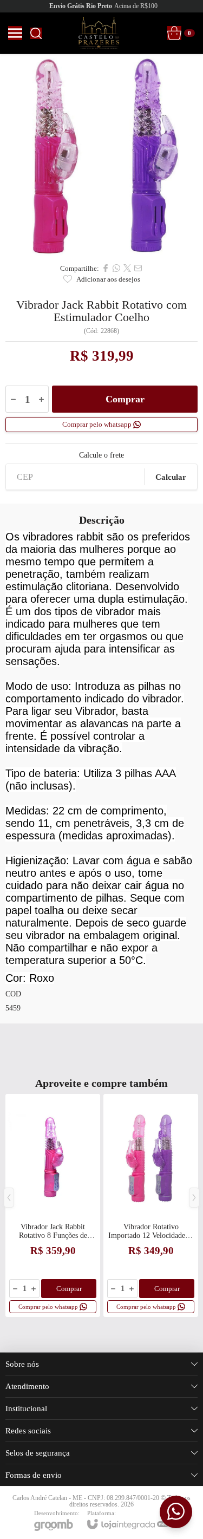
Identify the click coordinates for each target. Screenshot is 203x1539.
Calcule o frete (101, 455)
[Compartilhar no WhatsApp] (116, 268)
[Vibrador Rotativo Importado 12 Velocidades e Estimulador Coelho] (151, 1205)
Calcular (170, 477)
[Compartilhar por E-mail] (138, 268)
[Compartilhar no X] (127, 268)
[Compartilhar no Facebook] (105, 268)
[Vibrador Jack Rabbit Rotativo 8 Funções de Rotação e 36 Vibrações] (53, 1205)
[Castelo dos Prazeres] (98, 33)
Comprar (125, 399)
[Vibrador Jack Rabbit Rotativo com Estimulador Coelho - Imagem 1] (101, 155)
